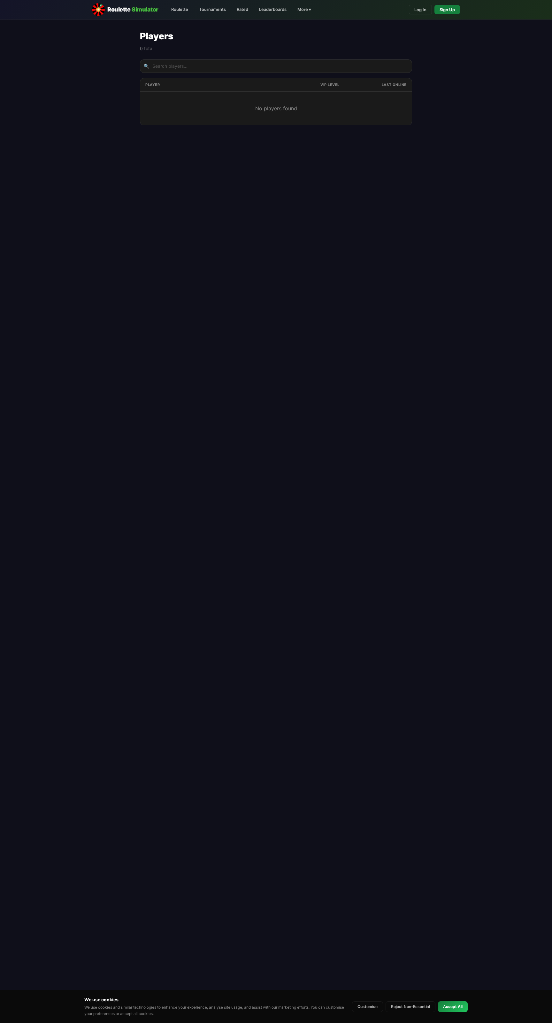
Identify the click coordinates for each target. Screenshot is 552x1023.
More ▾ (304, 9)
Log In (420, 9)
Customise (367, 1006)
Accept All (453, 1006)
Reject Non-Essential (410, 1006)
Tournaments (212, 9)
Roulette (179, 9)
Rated (242, 9)
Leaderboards (273, 9)
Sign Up (447, 9)
